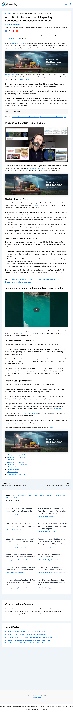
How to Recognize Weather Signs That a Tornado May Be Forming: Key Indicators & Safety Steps (52, 510)
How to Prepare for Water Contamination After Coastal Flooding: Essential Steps (29, 637)
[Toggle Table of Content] (64, 111)
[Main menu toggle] (66, 4)
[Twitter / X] (10, 31)
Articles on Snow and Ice (15, 462)
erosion (36, 205)
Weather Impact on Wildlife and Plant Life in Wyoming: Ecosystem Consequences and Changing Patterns (53, 541)
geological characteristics (29, 413)
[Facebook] (6, 31)
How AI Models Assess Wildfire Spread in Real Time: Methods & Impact (26, 643)
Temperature (22, 547)
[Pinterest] (13, 31)
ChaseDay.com (16, 609)
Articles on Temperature (15, 467)
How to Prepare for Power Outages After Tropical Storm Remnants (25, 631)
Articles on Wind (12, 472)
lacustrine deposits (23, 79)
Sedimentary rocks (11, 74)
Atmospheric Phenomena (25, 560)
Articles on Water (13, 469)
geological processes (12, 38)
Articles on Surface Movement (17, 464)
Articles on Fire (12, 460)
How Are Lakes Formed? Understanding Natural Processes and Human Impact (39, 117)
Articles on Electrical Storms (16, 457)
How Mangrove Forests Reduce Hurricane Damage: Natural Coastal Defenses (28, 640)
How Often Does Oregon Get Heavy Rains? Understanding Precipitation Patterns (51, 582)
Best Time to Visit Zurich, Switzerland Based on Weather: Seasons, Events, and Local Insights (52, 526)
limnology (57, 408)
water (51, 427)
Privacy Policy (37, 697)
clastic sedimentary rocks (35, 168)
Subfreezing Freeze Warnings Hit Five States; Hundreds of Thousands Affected (20, 582)
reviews (60, 609)
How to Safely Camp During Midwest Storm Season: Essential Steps (25, 634)
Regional (21, 514)
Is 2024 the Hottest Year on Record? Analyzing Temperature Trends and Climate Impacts (19, 541)
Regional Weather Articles (16, 474)
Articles (7, 514)
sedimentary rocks (17, 43)
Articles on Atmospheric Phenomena (19, 455)
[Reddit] (17, 31)
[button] (70, 4)
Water (20, 529)
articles (53, 609)
